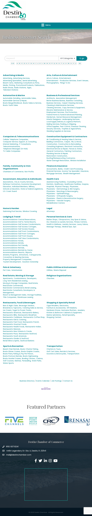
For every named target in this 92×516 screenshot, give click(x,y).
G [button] (31, 63)
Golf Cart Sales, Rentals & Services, (61, 351)
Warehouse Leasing (25, 297)
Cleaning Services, (54, 108)
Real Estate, (33, 283)
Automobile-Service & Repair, (15, 101)
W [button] (68, 63)
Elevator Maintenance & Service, (60, 110)
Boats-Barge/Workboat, (12, 103)
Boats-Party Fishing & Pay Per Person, (18, 354)
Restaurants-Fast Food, (12, 322)
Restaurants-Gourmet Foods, (15, 324)
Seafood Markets (27, 341)
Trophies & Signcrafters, (71, 129)
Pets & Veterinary (12, 267)
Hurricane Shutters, (69, 310)
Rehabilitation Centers (56, 203)
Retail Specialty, (68, 315)
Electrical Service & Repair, (57, 149)
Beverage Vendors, (26, 305)
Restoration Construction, (57, 156)
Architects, (51, 98)
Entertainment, (65, 78)
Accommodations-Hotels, (13, 241)
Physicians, (74, 186)
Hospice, (85, 184)
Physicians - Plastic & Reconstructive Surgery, (65, 198)
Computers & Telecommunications (21, 136)
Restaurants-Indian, (33, 327)
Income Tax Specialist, (71, 171)
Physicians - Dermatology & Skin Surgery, (63, 189)
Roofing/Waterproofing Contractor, (61, 158)
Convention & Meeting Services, (16, 257)
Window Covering (30, 211)
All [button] (80, 63)
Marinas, (18, 361)
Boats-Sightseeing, (30, 356)
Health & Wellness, (54, 224)
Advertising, (7, 78)
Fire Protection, (71, 112)
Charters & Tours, (54, 349)
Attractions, (24, 255)
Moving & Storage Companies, (15, 283)
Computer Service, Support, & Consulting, (20, 142)
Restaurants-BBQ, (10, 315)
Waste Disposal (60, 270)
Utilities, (50, 270)
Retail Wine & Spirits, (11, 341)
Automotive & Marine (14, 95)
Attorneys (51, 211)
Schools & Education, (11, 189)
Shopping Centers (54, 317)
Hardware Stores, (54, 310)
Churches (50, 278)
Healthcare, (59, 184)
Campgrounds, (35, 255)
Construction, (52, 144)
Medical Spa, (67, 227)
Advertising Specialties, (12, 80)
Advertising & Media (13, 75)
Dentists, (50, 184)
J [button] (37, 63)
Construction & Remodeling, (69, 144)
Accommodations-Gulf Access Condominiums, (22, 224)
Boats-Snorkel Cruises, (12, 358)
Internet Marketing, (10, 144)
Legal (49, 208)
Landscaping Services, (71, 119)
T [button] (61, 63)
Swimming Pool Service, (12, 211)
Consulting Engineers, (55, 146)
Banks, (60, 169)
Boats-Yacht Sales (10, 105)
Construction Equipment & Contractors (67, 136)
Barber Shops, (52, 219)
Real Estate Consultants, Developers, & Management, (19, 291)
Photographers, (53, 83)
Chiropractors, (64, 219)
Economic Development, (31, 184)
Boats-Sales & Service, (32, 103)
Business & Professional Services (63, 95)
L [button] (42, 63)
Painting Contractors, (73, 151)
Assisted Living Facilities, (56, 182)
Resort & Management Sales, (15, 295)
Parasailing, (26, 361)
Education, (7, 186)
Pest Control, (65, 126)
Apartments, (8, 278)
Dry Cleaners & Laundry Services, (60, 222)
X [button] (71, 63)
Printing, (12, 85)
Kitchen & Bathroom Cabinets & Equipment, (64, 313)
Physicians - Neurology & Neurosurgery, (62, 191)
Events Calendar (43, 381)
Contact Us (67, 381)
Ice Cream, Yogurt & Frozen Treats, (17, 310)
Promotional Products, (25, 85)
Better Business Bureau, (56, 101)
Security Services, (54, 129)
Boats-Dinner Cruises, (11, 351)
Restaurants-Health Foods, (14, 327)
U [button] (63, 63)
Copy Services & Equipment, (73, 108)
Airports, (28, 252)
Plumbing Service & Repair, (57, 153)
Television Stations (10, 90)
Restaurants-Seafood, (28, 334)
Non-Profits (29, 172)
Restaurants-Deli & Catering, (14, 320)
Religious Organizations (59, 275)
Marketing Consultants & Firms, (27, 83)
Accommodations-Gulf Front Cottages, (19, 234)
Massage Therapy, (54, 227)
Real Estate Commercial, (13, 285)
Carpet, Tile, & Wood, (72, 142)
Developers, (32, 278)
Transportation (55, 346)
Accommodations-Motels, (13, 243)
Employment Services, (55, 112)
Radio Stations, (20, 88)
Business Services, (54, 103)
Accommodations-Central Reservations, (19, 219)
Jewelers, (81, 310)
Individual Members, (20, 186)
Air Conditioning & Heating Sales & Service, (64, 139)
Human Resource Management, (69, 117)
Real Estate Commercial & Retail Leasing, (19, 288)
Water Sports (8, 363)
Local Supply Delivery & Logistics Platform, (64, 122)
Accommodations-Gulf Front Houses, (18, 236)
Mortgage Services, (54, 173)
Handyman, (51, 117)
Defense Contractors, (12, 184)
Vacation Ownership (30, 262)
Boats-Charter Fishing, (29, 349)
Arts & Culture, (52, 78)
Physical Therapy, (62, 186)
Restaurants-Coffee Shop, (34, 317)
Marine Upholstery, (54, 315)
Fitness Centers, (80, 222)
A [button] (17, 63)
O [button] (49, 63)
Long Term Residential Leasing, (15, 281)
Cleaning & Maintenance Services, (60, 105)
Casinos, (39, 358)
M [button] (44, 63)
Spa (74, 227)
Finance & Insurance (57, 166)
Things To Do (65, 83)
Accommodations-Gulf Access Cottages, (20, 227)
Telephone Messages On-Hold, (15, 149)
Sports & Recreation (13, 346)
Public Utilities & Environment (62, 267)
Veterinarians (16, 270)
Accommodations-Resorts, (14, 252)
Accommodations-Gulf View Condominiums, (21, 238)
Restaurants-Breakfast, (27, 315)
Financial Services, (54, 171)
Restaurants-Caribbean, (13, 317)
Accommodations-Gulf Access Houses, (18, 229)
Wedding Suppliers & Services (59, 131)
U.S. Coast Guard (10, 191)
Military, (32, 186)
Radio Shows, (8, 88)
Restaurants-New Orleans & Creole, (17, 331)
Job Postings (56, 381)
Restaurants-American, (12, 313)
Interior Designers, (54, 119)
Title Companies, (10, 297)
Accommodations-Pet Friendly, (15, 245)
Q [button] (54, 63)
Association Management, (66, 98)
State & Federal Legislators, (32, 189)
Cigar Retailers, (53, 305)
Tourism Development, (12, 262)
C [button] (22, 63)
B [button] (19, 63)
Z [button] (75, 63)
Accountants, (52, 169)
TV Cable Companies (11, 151)
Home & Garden (11, 208)
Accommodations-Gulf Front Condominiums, (21, 231)
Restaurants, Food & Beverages (19, 302)
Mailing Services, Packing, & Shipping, (61, 124)
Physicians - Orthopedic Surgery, (60, 196)
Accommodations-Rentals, (14, 248)
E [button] (26, 63)
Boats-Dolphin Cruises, (30, 351)
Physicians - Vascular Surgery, (59, 200)
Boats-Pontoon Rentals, (12, 356)
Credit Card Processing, (73, 169)
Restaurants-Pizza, (10, 334)
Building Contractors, (55, 142)
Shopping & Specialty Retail (61, 302)
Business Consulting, (74, 101)
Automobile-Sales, (28, 98)
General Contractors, (55, 151)
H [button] (33, 63)
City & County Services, (24, 182)
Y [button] (73, 63)
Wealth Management (71, 173)
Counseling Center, (74, 182)
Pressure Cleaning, (78, 126)
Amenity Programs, (10, 255)
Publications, (40, 85)
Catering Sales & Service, (33, 308)
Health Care (53, 179)
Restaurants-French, (31, 322)
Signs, (29, 88)
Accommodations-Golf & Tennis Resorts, (19, 222)
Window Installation (78, 160)
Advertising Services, (21, 78)
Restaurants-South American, (15, 336)
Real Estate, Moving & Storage (18, 275)
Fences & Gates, (75, 149)
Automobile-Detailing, (12, 98)
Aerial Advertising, (30, 80)
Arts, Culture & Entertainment (62, 75)
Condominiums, (20, 278)
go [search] (83, 58)
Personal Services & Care (59, 216)
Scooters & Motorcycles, (56, 354)
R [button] (56, 63)
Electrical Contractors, (74, 146)
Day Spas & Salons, (78, 219)
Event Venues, (83, 80)
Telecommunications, (11, 146)
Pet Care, (7, 270)
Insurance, (85, 171)
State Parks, (37, 361)
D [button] (24, 63)
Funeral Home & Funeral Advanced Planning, (64, 115)
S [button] (59, 63)
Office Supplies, (53, 126)
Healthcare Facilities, (72, 184)
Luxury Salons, (82, 224)
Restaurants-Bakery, (30, 313)
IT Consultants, (25, 144)
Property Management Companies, (17, 259)
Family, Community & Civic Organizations (17, 167)
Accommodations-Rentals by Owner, (18, 250)
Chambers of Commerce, (13, 172)
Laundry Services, (69, 224)
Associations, (8, 182)
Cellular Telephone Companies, (15, 139)
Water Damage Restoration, (58, 160)
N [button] (47, 63)
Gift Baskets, (72, 308)
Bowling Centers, (28, 358)
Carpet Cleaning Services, (72, 103)
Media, (5, 85)
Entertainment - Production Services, (61, 80)
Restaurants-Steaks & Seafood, (16, 338)
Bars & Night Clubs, (10, 305)
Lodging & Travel (11, 216)
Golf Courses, (8, 361)
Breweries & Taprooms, (12, 308)
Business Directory (27, 381)
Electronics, (64, 305)
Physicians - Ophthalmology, (58, 193)
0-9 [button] (12, 63)
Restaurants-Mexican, (12, 329)
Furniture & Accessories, (56, 308)
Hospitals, (50, 186)
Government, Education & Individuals (22, 179)
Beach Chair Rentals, (11, 349)
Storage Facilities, (34, 295)
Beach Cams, (8, 83)
